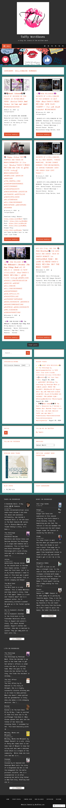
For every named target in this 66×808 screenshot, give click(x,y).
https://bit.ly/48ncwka (13, 230)
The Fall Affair (11, 679)
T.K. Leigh (40, 564)
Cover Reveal (16, 799)
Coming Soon (28, 799)
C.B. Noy (8, 707)
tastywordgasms (9, 111)
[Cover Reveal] (48, 46)
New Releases (39, 799)
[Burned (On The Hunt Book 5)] (28, 709)
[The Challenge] (28, 536)
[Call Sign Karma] (59, 507)
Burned (7, 706)
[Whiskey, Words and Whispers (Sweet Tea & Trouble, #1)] (28, 736)
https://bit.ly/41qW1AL (18, 225)
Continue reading (11, 134)
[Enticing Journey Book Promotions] (49, 472)
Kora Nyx (8, 611)
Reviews (58, 799)
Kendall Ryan (9, 585)
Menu (8, 46)
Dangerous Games (42, 563)
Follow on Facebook (12, 441)
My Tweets (39, 432)
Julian (7, 559)
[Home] (44, 46)
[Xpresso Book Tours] (17, 478)
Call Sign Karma (42, 504)
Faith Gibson (41, 511)
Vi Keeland (8, 681)
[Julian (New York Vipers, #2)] (28, 562)
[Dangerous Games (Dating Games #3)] (59, 566)
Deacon (38, 589)
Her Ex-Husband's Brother (14, 610)
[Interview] (59, 46)
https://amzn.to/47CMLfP (13, 219)
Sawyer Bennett (9, 561)
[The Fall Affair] (28, 683)
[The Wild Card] (28, 587)
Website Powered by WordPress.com (32, 804)
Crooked (7, 759)
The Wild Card (10, 583)
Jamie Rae (40, 505)
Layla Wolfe (8, 508)
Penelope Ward (9, 534)
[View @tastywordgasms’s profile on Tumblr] (6, 432)
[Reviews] (62, 46)
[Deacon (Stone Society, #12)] (59, 592)
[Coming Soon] (52, 46)
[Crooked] (28, 762)
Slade (38, 536)
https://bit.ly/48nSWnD (18, 221)
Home (7, 799)
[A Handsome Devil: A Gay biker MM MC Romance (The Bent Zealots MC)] (28, 507)
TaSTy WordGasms (33, 36)
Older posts (33, 345)
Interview (50, 799)
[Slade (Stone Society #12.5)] (59, 539)
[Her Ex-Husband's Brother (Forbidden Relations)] (28, 613)
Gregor (38, 510)
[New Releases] (55, 46)
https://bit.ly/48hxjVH (18, 223)
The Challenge (10, 533)
